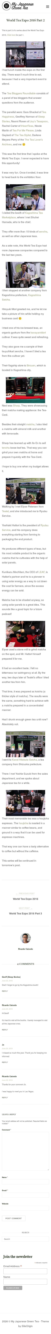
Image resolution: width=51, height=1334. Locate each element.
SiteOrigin (27, 1326)
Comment (6, 1129)
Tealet (5, 511)
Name (5, 1177)
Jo (3, 1044)
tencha (6, 447)
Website (5, 1203)
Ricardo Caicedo (25, 949)
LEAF (41, 572)
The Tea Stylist (22, 135)
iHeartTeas (27, 125)
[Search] (46, 1238)
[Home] (18, 9)
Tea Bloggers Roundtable (21, 93)
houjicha (23, 823)
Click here (11, 35)
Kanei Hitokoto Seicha (24, 759)
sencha (43, 231)
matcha (30, 424)
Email (5, 1190)
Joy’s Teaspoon (39, 121)
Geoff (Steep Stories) (11, 977)
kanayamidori (38, 332)
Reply (5, 991)
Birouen (31, 365)
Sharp (16, 405)
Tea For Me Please (23, 130)
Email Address (12, 1266)
